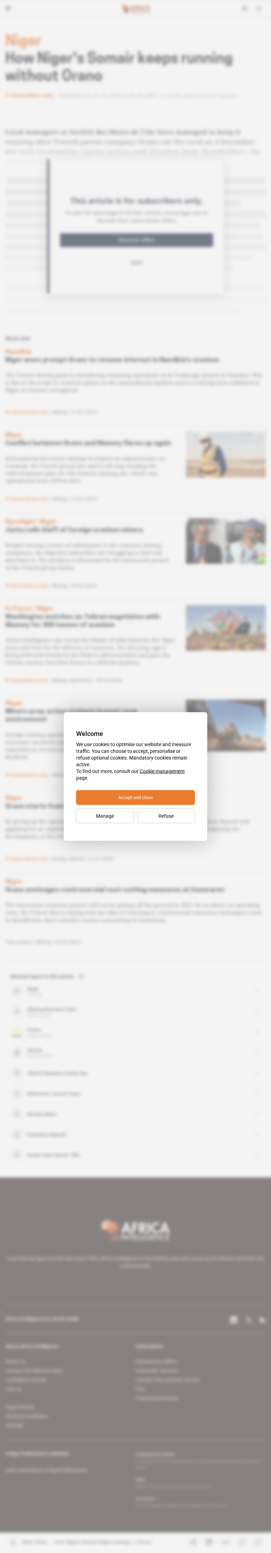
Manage (105, 816)
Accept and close (135, 797)
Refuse (166, 816)
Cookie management (162, 771)
